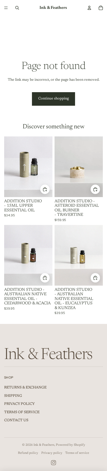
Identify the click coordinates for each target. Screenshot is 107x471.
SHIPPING (13, 396)
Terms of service (77, 453)
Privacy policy (51, 453)
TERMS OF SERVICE (21, 412)
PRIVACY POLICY (19, 404)
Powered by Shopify (70, 445)
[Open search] (17, 8)
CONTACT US (16, 420)
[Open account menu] (89, 8)
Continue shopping (53, 99)
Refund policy (28, 453)
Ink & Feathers (44, 445)
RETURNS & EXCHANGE (25, 388)
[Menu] (6, 8)
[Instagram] (53, 463)
